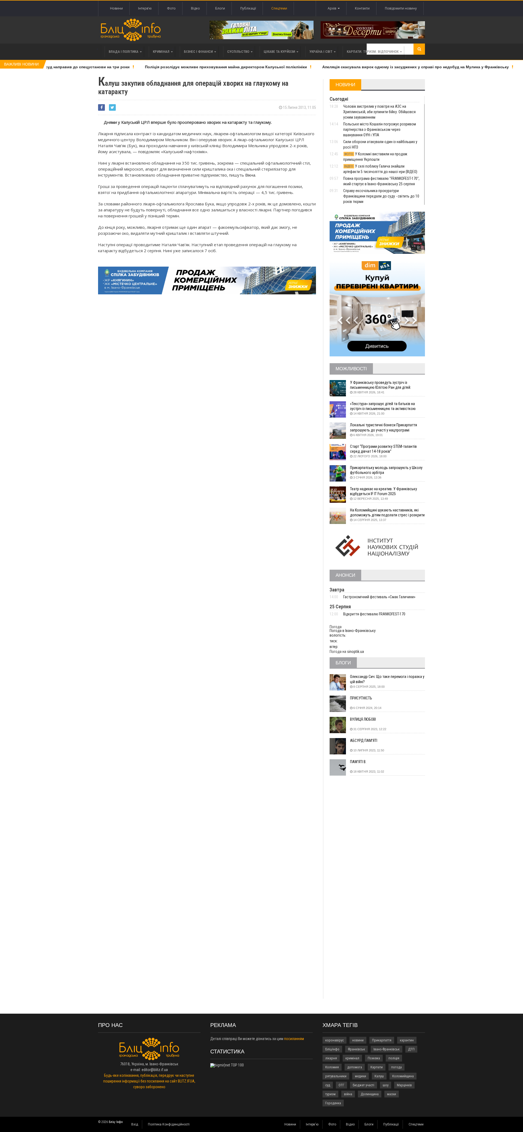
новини (358, 1040)
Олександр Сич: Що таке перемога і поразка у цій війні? (387, 679)
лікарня (331, 1058)
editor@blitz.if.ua (155, 1070)
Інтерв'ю (145, 8)
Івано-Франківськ (386, 1049)
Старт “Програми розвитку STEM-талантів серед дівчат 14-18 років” (383, 449)
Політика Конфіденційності (169, 1124)
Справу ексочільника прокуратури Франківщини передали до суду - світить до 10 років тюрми (381, 196)
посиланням (294, 1039)
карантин (407, 1040)
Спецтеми (279, 8)
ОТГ (341, 1085)
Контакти (362, 8)
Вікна (250, 175)
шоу (385, 1085)
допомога (354, 1067)
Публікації (248, 8)
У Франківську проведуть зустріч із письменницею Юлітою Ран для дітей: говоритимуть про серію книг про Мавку (382, 385)
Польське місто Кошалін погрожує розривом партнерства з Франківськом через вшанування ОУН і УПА (379, 129)
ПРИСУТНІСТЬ (361, 698)
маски (391, 1094)
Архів (333, 8)
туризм (330, 1094)
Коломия (332, 1067)
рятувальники (335, 1076)
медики (360, 1076)
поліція (393, 1058)
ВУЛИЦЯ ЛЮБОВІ (363, 719)
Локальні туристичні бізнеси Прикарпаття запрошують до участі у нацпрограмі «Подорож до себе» (383, 427)
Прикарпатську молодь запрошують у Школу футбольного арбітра (386, 470)
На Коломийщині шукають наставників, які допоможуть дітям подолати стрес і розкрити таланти (387, 512)
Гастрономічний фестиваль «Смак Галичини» (379, 597)
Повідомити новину (401, 8)
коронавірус (334, 1040)
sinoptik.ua (355, 651)
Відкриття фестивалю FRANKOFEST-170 (374, 614)
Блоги (220, 8)
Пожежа (374, 1058)
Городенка (333, 1103)
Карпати (376, 1067)
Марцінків (404, 1085)
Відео (195, 8)
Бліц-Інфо (332, 1049)
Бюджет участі (363, 1085)
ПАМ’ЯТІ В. (358, 762)
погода (396, 1067)
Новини (116, 8)
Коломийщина (403, 1076)
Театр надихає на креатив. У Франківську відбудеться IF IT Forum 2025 (383, 491)
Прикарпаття (381, 1040)
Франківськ (356, 1049)
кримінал (352, 1058)
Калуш (379, 1076)
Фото (171, 8)
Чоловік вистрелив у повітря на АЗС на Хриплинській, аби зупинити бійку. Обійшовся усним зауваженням (379, 111)
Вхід (134, 1124)
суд (327, 1085)
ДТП (411, 1049)
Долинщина (370, 1094)
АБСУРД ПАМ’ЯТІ (363, 740)
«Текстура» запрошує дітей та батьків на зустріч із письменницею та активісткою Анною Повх (383, 406)
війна (348, 1094)
